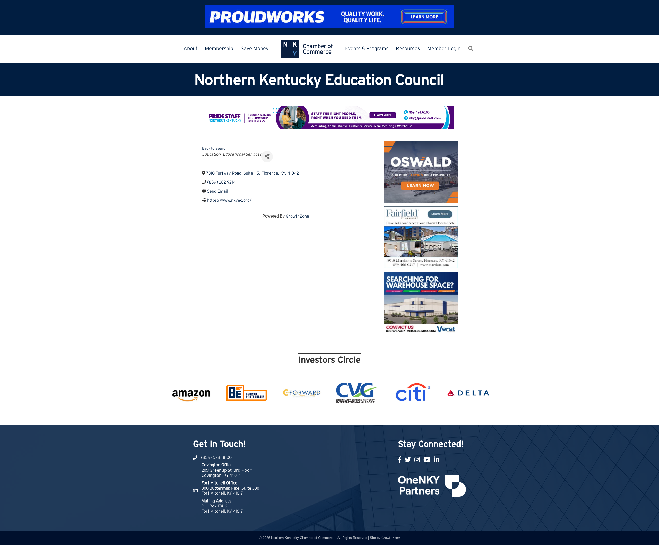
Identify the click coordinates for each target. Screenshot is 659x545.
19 (376, 415)
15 (351, 415)
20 (382, 415)
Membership (219, 48)
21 (388, 415)
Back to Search (214, 148)
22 (394, 415)
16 (357, 415)
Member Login (444, 48)
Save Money (255, 48)
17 (363, 415)
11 (326, 415)
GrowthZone (297, 216)
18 (369, 415)
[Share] (267, 156)
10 (320, 415)
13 (339, 415)
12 (332, 415)
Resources (408, 48)
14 (345, 415)
